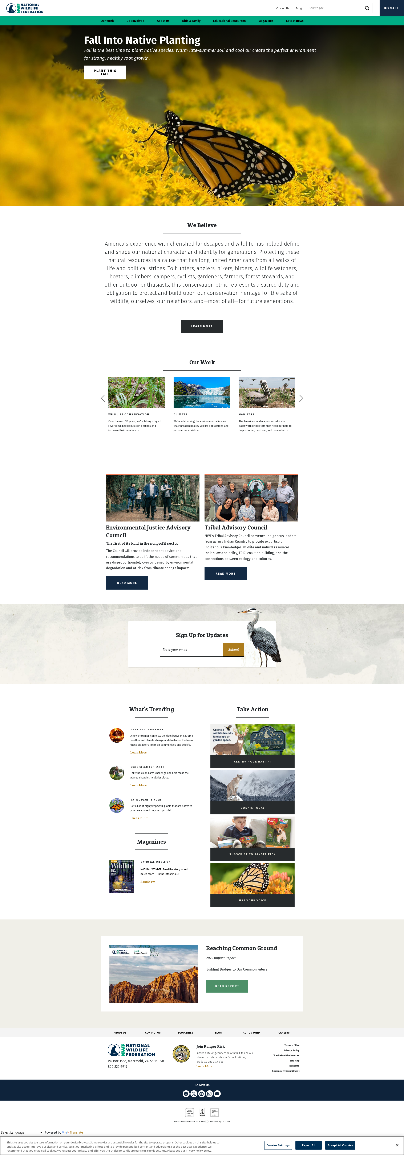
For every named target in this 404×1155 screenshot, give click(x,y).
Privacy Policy (291, 1050)
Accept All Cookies (340, 1145)
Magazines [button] (266, 21)
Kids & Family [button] (191, 21)
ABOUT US (120, 1032)
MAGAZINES (185, 1032)
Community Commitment (285, 1071)
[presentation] (103, 398)
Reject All (308, 1145)
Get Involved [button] (135, 21)
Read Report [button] (227, 986)
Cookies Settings (278, 1145)
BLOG (218, 1032)
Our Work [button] (107, 21)
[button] (233, 650)
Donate (392, 8)
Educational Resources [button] (229, 21)
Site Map (294, 1060)
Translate (76, 1132)
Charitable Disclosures (285, 1055)
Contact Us (282, 8)
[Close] (397, 1145)
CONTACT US (153, 1032)
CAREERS (284, 1032)
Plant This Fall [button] (105, 72)
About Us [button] (163, 21)
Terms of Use (291, 1045)
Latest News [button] (295, 21)
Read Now (148, 882)
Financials (293, 1065)
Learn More (202, 326)
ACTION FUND (251, 1032)
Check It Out (139, 818)
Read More (127, 583)
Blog (299, 8)
